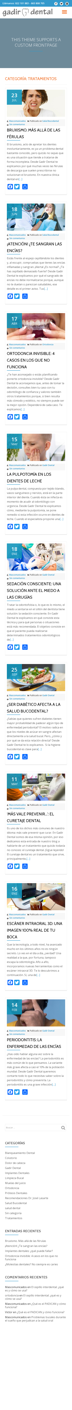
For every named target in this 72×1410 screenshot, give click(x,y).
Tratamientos (13, 1218)
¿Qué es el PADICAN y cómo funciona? (35, 1305)
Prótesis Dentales (16, 1193)
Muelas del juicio (15, 1183)
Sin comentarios (17, 124)
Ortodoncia (47, 344)
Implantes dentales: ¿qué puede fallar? (29, 1251)
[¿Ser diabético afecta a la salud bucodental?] (36, 677)
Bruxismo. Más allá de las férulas (25, 1241)
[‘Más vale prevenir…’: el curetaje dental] (36, 786)
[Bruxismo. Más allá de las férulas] (36, 103)
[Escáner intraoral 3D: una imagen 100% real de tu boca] (36, 896)
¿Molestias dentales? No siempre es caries (31, 1264)
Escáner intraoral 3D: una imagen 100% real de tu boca (34, 930)
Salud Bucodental (50, 121)
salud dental (12, 1208)
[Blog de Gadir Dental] (28, 12)
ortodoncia (12, 1295)
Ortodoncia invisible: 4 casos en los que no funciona (31, 360)
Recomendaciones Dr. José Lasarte (26, 1198)
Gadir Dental (48, 465)
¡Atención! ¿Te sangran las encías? (26, 1246)
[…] (20, 179)
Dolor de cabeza (15, 1163)
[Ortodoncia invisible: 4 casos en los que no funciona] (36, 326)
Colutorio (11, 1158)
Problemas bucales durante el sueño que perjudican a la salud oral (35, 1318)
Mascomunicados (17, 121)
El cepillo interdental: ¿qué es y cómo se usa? (34, 1288)
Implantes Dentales (17, 1173)
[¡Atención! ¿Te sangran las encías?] (36, 216)
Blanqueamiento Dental (20, 1153)
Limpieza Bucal (14, 1178)
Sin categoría (13, 1213)
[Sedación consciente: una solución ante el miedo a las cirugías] (36, 556)
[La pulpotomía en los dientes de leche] (36, 447)
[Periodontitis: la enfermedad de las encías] (36, 1012)
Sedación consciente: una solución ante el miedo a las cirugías (34, 590)
